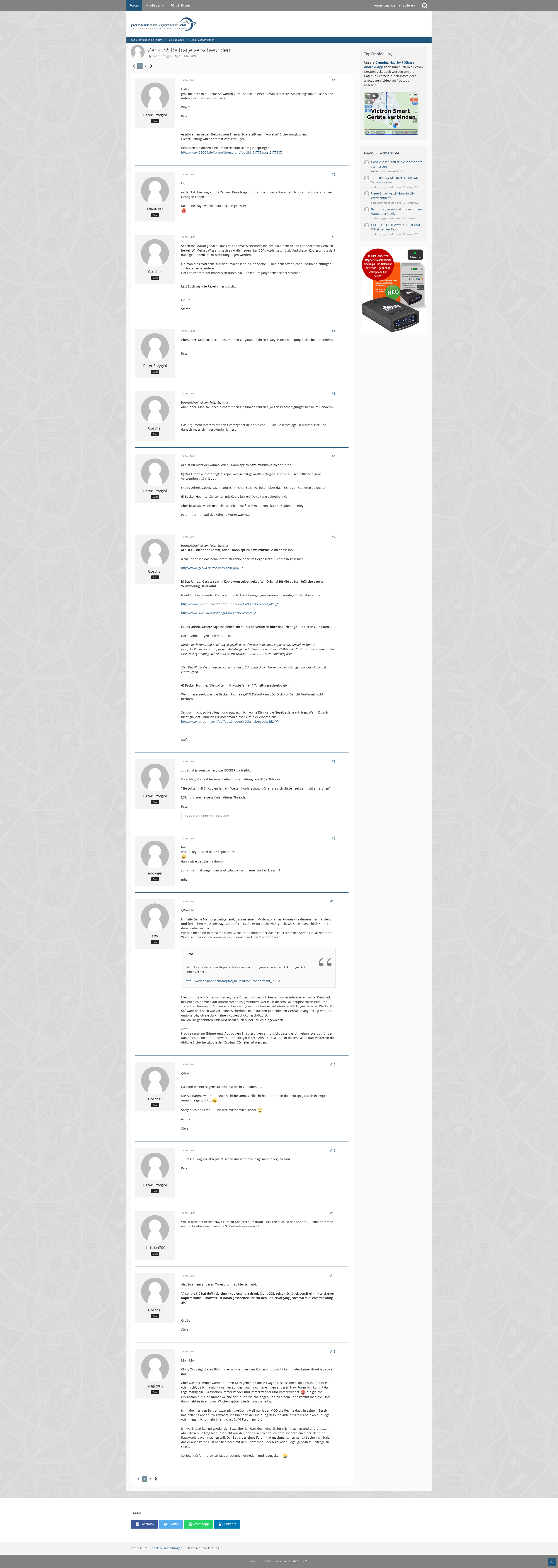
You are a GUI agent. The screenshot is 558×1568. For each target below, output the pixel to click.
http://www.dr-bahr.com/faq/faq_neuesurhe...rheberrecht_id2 (230, 981)
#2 (333, 174)
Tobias (374, 171)
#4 (333, 331)
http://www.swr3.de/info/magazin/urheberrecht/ (216, 613)
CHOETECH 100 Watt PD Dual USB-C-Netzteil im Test (396, 227)
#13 (332, 1213)
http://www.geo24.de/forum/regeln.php (210, 568)
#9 (333, 838)
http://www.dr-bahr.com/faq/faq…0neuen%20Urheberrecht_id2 (227, 604)
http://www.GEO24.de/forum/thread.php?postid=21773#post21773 (229, 152)
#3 (333, 237)
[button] (144, 1524)
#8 (333, 761)
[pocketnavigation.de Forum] (279, 24)
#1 (333, 80)
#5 (333, 393)
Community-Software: (279, 1561)
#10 (332, 901)
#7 (333, 537)
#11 (332, 1064)
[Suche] (425, 5)
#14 (332, 1275)
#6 (333, 456)
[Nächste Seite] (151, 66)
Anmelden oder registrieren (394, 5)
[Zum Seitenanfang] (552, 1562)
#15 (332, 1351)
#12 (332, 1150)
